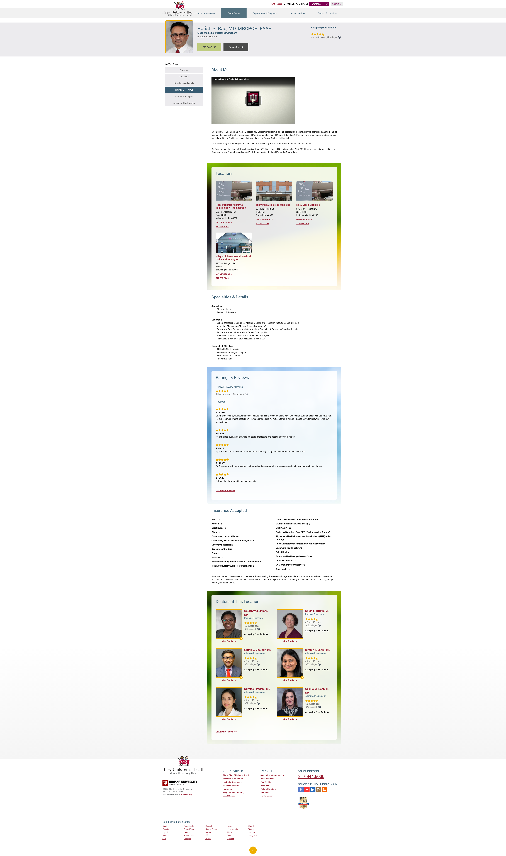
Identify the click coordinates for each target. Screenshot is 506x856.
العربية (165, 832)
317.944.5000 (276, 4)
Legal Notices (229, 796)
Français (187, 839)
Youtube (307, 789)
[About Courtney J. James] (241, 639)
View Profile (227, 641)
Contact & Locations (327, 13)
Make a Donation (268, 789)
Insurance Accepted (184, 96)
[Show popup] (246, 394)
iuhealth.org (186, 794)
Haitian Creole (211, 829)
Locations (184, 77)
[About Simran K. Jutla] (302, 677)
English (165, 826)
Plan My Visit (266, 782)
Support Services (297, 13)
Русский (230, 839)
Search (335, 3)
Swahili (251, 826)
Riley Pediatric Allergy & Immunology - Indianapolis (231, 206)
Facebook (301, 789)
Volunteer (265, 792)
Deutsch (208, 826)
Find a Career (267, 796)
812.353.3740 (222, 278)
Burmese (166, 835)
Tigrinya (251, 832)
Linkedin (312, 789)
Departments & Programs (265, 13)
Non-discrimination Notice (176, 821)
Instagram (318, 789)
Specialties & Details (184, 83)
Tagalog (251, 829)
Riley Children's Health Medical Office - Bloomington (233, 258)
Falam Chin (189, 835)
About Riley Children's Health (236, 775)
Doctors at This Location (184, 103)
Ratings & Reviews (184, 90)
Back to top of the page (253, 850)
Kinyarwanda (232, 829)
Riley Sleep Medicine (308, 205)
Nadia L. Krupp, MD (317, 611)
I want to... (316, 3)
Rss (324, 789)
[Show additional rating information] (339, 37)
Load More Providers (226, 732)
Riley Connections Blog (233, 792)
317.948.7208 (222, 227)
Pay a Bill (265, 786)
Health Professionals (232, 782)
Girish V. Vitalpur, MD (257, 649)
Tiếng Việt (252, 835)
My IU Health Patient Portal (296, 4)
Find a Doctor (233, 13)
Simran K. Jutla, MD (317, 649)
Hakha (208, 832)
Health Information (206, 13)
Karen (229, 826)
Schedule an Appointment (272, 775)
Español (165, 829)
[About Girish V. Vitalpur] (241, 677)
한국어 (229, 832)
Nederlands (189, 826)
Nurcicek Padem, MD (257, 688)
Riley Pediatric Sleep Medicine (273, 205)
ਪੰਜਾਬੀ (229, 835)
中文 (164, 839)
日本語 (208, 839)
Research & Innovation (233, 779)
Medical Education (231, 786)
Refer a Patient (236, 47)
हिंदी (206, 835)
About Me (184, 70)
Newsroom (227, 789)
